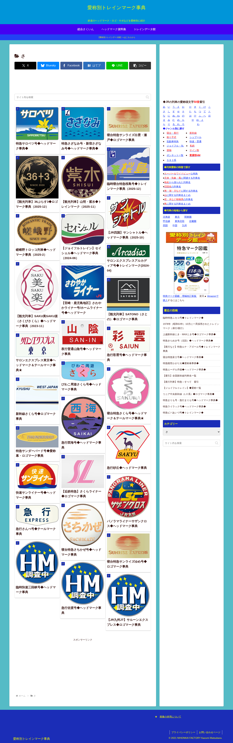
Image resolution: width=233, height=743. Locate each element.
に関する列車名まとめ (177, 195)
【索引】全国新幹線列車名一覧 (179, 375)
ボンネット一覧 (175, 155)
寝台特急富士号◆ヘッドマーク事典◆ (183, 357)
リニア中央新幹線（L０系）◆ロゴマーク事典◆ (188, 394)
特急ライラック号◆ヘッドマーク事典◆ (184, 406)
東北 (177, 216)
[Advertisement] (82, 82)
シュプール (195, 137)
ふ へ (202, 115)
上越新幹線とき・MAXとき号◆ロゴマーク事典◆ (189, 334)
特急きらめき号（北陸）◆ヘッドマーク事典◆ (188, 340)
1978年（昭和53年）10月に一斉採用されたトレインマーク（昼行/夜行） (191, 326)
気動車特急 (173, 141)
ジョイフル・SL (175, 145)
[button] (140, 65)
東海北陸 (179, 221)
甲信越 (166, 221)
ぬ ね (176, 115)
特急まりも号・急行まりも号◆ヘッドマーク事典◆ (190, 400)
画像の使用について (170, 716)
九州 (184, 225)
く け (202, 107)
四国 (165, 225)
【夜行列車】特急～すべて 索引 (181, 381)
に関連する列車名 (182, 178)
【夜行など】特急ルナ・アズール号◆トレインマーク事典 (191, 348)
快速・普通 (195, 141)
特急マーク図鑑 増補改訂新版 (180, 296)
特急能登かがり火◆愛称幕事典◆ (181, 363)
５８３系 (171, 160)
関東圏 (188, 216)
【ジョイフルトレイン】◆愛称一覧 (182, 388)
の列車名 (172, 186)
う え (176, 107)
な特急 (181, 173)
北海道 (166, 216)
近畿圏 (192, 221)
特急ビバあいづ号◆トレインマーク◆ (183, 412)
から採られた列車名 (177, 182)
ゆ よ (199, 120)
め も (180, 120)
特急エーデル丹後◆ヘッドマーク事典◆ (184, 369)
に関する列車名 (181, 190)
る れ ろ (178, 124)
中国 (174, 225)
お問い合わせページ (209, 732)
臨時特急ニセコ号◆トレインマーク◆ (183, 317)
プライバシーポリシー (183, 732)
